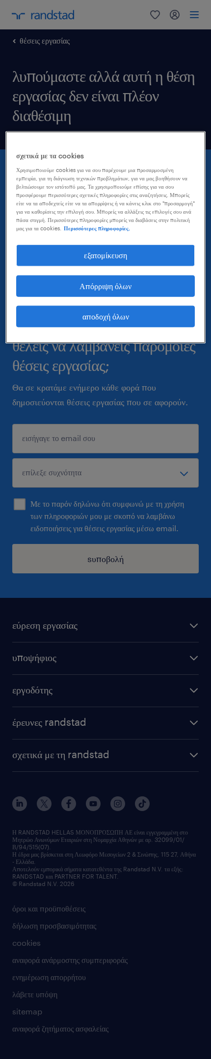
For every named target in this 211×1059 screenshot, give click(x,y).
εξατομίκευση (105, 255)
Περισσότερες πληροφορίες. (97, 228)
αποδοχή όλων (105, 316)
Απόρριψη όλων (105, 285)
